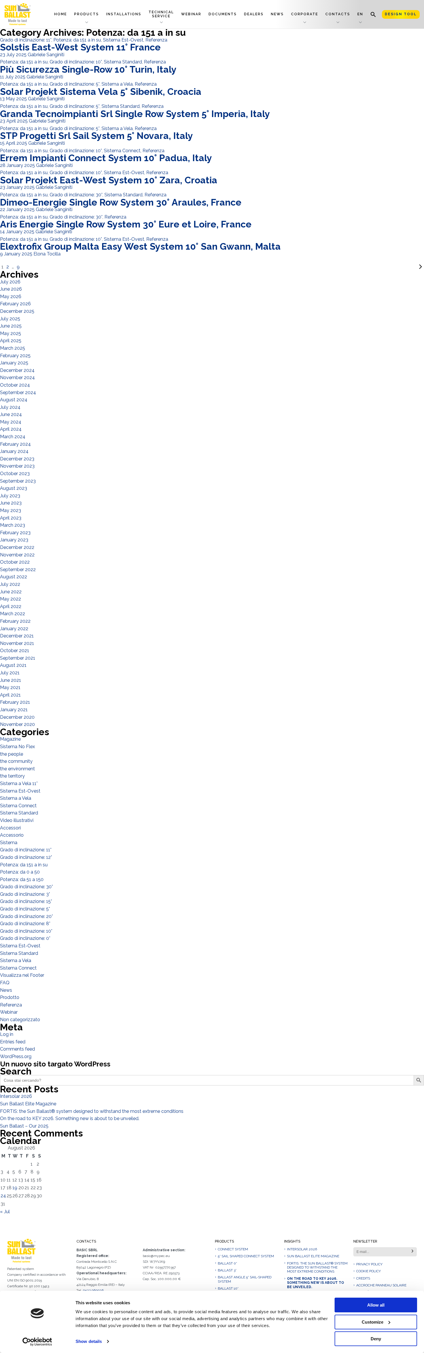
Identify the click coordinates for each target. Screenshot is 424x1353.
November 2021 (17, 643)
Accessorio (12, 835)
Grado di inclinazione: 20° (26, 916)
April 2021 (10, 695)
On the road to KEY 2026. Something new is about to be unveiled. (69, 1118)
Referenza (156, 40)
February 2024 (15, 444)
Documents (223, 14)
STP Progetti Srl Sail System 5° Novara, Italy (96, 135)
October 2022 (15, 562)
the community (16, 761)
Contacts (337, 14)
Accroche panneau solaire (381, 1285)
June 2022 (11, 591)
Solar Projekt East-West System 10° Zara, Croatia (108, 180)
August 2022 (13, 576)
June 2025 (11, 326)
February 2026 (15, 303)
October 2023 (15, 473)
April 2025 (10, 340)
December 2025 (17, 311)
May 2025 (10, 333)
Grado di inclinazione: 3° (25, 894)
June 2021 (10, 680)
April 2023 (10, 518)
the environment (17, 768)
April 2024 (11, 429)
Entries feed (12, 1042)
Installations (123, 14)
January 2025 (14, 363)
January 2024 (14, 451)
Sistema (8, 842)
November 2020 (17, 724)
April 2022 (10, 606)
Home (60, 14)
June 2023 (11, 503)
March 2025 (12, 348)
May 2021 (10, 687)
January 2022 (14, 628)
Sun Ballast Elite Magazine (28, 1104)
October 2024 (15, 385)
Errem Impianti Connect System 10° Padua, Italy (106, 158)
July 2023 (10, 495)
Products (86, 14)
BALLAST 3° (227, 1270)
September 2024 (18, 392)
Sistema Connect (122, 150)
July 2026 (10, 282)
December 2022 (17, 547)
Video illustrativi (16, 820)
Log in (6, 1034)
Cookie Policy (368, 1271)
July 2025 (10, 318)
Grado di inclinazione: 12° (26, 857)
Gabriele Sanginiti (46, 54)
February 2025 (15, 355)
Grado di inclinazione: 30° (76, 194)
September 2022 (18, 569)
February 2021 (15, 702)
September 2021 (17, 658)
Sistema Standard (123, 62)
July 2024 (10, 407)
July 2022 (10, 584)
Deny (376, 1338)
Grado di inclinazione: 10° (76, 62)
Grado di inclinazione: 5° (75, 84)
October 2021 (14, 650)
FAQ (5, 982)
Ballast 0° (227, 1263)
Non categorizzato (20, 1019)
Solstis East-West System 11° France (80, 47)
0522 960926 (93, 1290)
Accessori (10, 828)
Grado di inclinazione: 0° (25, 938)
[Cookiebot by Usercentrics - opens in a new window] (37, 1341)
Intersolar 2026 (16, 1096)
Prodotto (9, 997)
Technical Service (161, 14)
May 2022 (10, 599)
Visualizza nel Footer (22, 975)
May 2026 (10, 296)
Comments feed (17, 1049)
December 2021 (17, 636)
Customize (372, 1322)
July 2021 (10, 672)
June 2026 (11, 289)
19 (14, 1187)
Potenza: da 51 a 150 (22, 879)
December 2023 (17, 459)
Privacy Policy (369, 1264)
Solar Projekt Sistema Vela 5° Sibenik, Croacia (100, 91)
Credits (363, 1278)
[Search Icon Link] (373, 14)
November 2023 (17, 466)
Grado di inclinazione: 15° (26, 901)
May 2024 (10, 422)
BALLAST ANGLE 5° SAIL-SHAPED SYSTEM (244, 1279)
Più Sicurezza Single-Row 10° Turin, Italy (88, 69)
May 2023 (10, 510)
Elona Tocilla (47, 254)
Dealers (254, 14)
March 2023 (12, 525)
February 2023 (15, 532)
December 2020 (17, 717)
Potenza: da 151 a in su (77, 40)
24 (3, 1195)
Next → (222, 267)
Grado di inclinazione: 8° (25, 923)
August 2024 (13, 399)
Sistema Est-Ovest (123, 40)
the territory (12, 776)
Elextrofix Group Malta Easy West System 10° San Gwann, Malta (140, 246)
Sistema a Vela (117, 84)
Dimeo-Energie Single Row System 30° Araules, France (120, 202)
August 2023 (13, 488)
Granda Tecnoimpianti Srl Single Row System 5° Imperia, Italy (135, 113)
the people (11, 754)
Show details (89, 1341)
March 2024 (12, 436)
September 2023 (18, 481)
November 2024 (17, 377)
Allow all (375, 1305)
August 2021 (13, 665)
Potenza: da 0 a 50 (20, 872)
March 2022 (12, 613)
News (277, 14)
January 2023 (14, 540)
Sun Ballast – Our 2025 (24, 1126)
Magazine (10, 739)
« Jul (5, 1211)
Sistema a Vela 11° (18, 783)
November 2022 (17, 555)
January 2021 (14, 709)
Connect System (233, 1249)
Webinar (191, 14)
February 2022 (15, 621)
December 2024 (17, 370)
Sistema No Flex (17, 746)
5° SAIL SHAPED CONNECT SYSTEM (246, 1256)
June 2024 (11, 414)
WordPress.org (15, 1056)
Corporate (304, 14)
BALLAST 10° (228, 1288)
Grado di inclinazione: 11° (25, 40)
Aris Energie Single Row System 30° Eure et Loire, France (126, 224)
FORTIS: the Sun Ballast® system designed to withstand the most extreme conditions (91, 1111)
